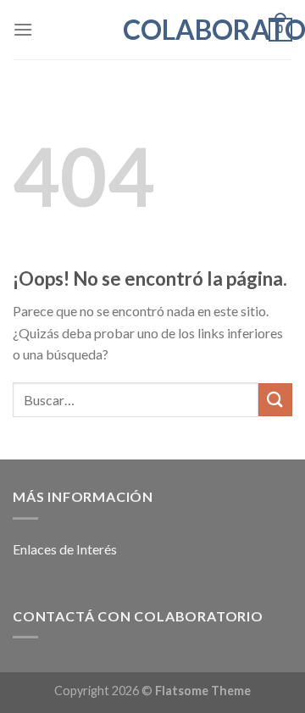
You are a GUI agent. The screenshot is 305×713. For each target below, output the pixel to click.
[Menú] (23, 29)
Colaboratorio (152, 29)
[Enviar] (275, 399)
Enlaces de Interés (65, 549)
